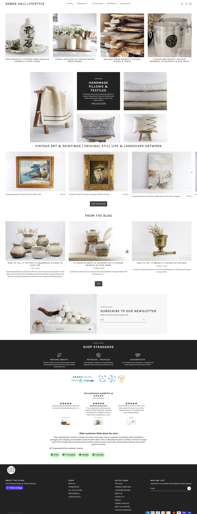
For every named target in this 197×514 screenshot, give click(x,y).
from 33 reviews (98, 398)
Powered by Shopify (13, 513)
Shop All (72, 483)
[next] (191, 172)
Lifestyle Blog (74, 497)
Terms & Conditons (123, 487)
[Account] (186, 4)
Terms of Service (122, 503)
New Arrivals (73, 493)
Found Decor (73, 487)
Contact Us (119, 497)
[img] (98, 396)
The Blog (118, 483)
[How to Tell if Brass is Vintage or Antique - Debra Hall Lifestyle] (162, 241)
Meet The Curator (122, 507)
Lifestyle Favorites (123, 510)
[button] (96, 428)
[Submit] (143, 320)
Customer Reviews (122, 490)
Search (118, 500)
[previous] (5, 174)
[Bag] (190, 4)
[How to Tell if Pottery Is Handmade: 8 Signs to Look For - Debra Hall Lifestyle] (35, 241)
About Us (118, 493)
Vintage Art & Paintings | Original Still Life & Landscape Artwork (98, 146)
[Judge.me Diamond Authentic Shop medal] (102, 378)
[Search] (182, 4)
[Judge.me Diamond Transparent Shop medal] (112, 378)
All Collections (75, 490)
